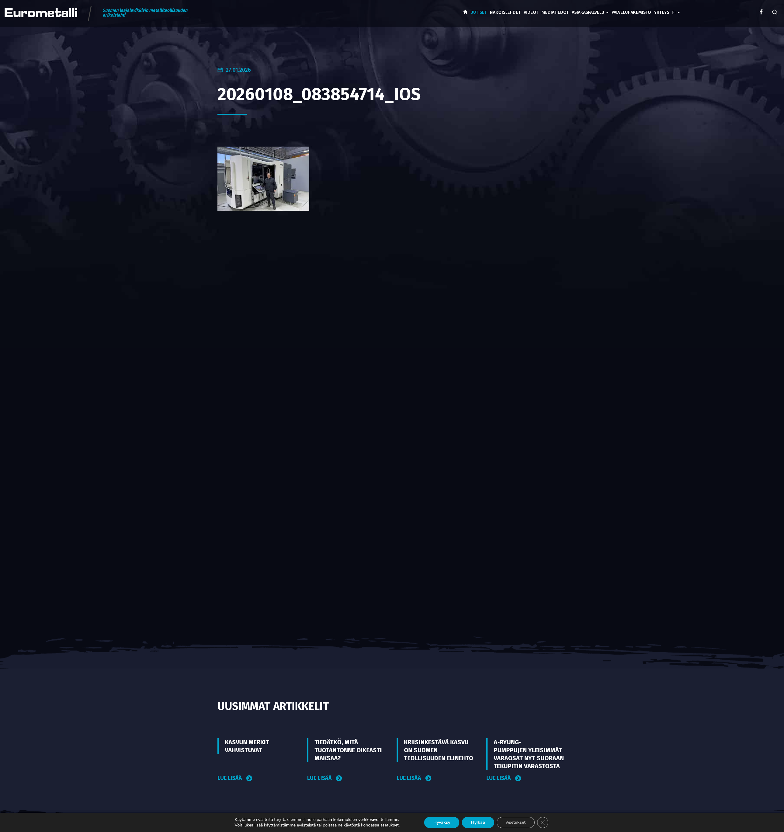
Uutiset (478, 12)
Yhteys (661, 12)
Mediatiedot (555, 12)
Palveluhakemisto (631, 12)
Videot (531, 12)
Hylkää (478, 822)
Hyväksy (441, 822)
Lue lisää (230, 778)
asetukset (389, 825)
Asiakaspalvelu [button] (588, 12)
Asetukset (516, 822)
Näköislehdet (505, 12)
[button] (676, 8)
